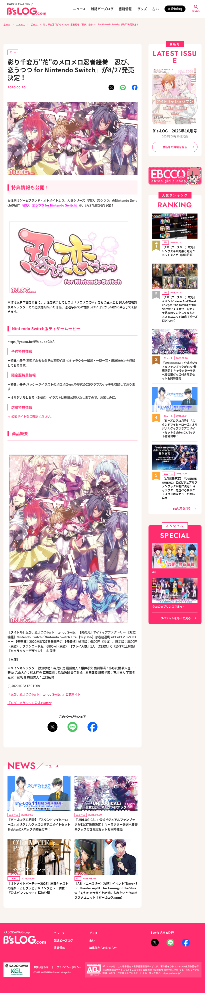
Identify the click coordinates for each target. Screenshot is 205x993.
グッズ (142, 9)
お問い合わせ (41, 967)
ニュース (79, 9)
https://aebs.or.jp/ (171, 972)
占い (155, 9)
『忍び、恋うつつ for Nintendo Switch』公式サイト (44, 694)
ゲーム (34, 24)
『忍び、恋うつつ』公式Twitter (30, 703)
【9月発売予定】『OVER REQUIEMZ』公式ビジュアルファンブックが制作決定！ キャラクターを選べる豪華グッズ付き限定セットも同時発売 (179, 488)
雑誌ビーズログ (102, 9)
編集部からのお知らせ (103, 948)
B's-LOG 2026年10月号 (174, 130)
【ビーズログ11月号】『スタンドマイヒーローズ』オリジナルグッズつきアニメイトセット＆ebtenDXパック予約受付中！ (39, 824)
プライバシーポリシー (69, 967)
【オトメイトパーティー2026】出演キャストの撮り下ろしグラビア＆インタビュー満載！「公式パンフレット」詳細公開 (38, 888)
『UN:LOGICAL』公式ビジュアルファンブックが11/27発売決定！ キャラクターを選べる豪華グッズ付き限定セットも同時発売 (106, 824)
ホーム (7, 24)
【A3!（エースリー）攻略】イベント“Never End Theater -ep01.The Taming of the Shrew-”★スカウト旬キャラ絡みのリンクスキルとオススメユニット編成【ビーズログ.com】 (180, 308)
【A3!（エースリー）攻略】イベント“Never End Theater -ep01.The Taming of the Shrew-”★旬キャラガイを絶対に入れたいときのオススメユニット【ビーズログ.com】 (106, 890)
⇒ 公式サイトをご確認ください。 (30, 416)
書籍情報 (125, 9)
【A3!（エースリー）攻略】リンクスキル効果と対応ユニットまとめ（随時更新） (179, 251)
